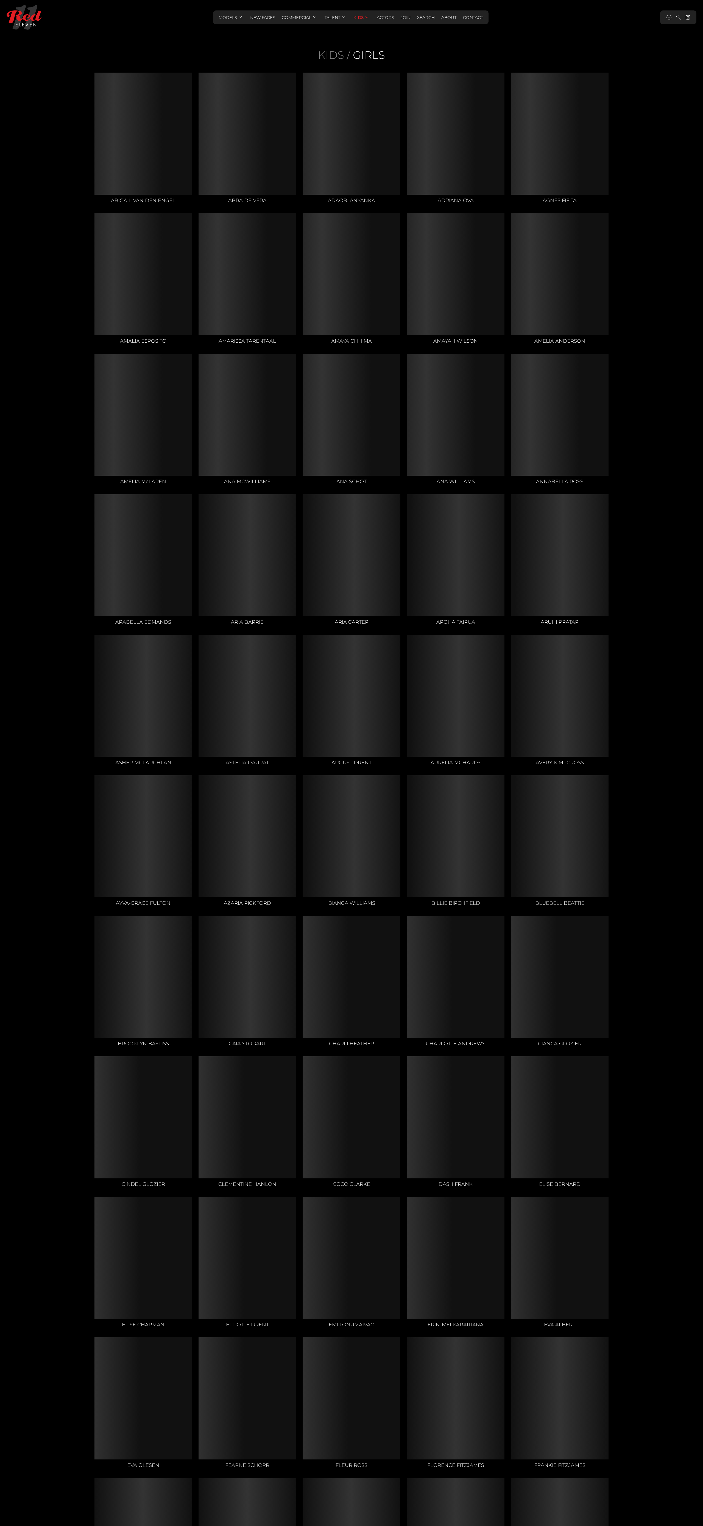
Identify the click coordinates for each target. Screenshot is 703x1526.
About (448, 17)
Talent (336, 17)
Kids (361, 17)
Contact (473, 17)
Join (406, 17)
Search (426, 17)
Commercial (300, 17)
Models (231, 17)
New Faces (262, 17)
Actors (385, 17)
